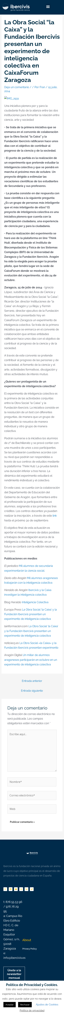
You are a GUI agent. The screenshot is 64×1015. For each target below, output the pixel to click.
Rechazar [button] (25, 1004)
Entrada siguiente (32, 690)
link (54, 515)
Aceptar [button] (9, 1004)
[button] (48, 6)
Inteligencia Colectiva (35, 602)
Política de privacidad (32, 1010)
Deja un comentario (16, 87)
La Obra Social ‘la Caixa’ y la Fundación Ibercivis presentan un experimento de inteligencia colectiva (30, 614)
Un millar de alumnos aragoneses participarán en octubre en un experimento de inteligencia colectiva (30, 659)
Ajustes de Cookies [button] (47, 1004)
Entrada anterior (32, 681)
